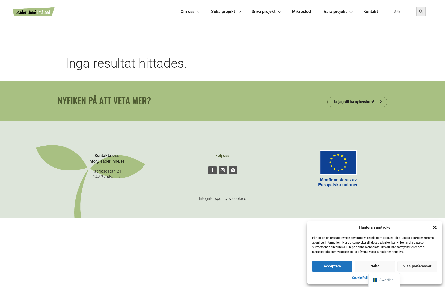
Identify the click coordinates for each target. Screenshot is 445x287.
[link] (93, 11)
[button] (434, 227)
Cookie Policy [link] (361, 278)
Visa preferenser (417, 266)
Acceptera (332, 266)
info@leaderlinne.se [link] (106, 161)
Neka (374, 266)
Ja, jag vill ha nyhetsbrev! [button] (353, 102)
